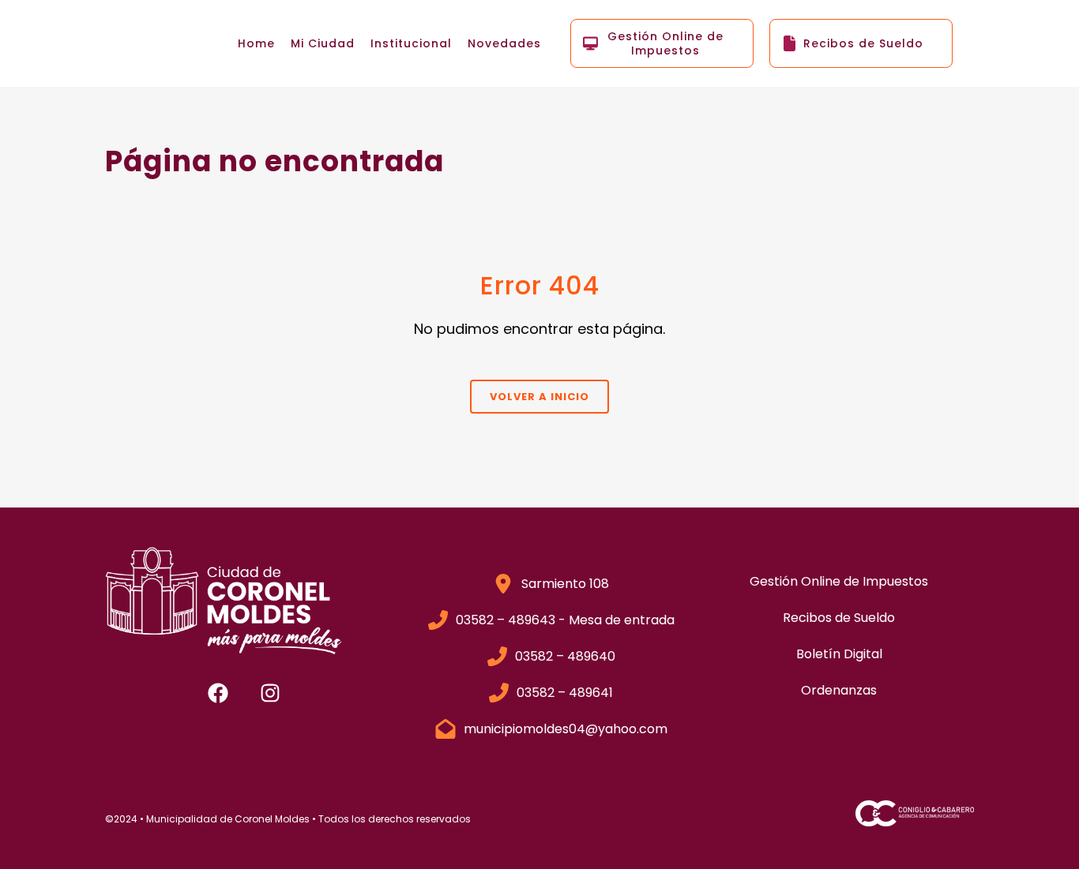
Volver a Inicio (539, 396)
